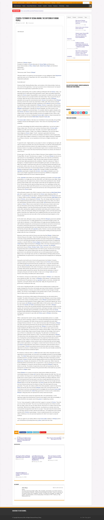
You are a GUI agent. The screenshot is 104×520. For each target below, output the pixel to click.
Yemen (41, 247)
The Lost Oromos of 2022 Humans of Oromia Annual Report (54, 457)
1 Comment (31, 23)
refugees (38, 242)
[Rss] (72, 3)
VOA (38, 169)
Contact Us (40, 2)
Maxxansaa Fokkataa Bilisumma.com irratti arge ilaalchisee (81, 22)
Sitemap (53, 2)
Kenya (29, 247)
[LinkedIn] (78, 3)
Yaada (67, 5)
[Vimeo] (81, 3)
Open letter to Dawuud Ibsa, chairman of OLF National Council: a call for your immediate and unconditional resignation (77, 53)
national (48, 103)
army (22, 361)
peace (21, 344)
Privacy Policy (47, 2)
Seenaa (50, 5)
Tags (86, 17)
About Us (28, 2)
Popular (74, 17)
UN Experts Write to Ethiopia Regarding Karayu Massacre (23, 456)
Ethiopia (33, 72)
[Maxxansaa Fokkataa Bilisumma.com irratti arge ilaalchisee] (71, 22)
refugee (25, 369)
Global (34, 65)
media (30, 169)
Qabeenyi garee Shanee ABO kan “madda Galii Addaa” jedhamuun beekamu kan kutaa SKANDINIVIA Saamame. (77, 36)
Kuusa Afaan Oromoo (31, 5)
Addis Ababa (36, 116)
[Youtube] (80, 3)
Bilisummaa (34, 2)
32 (85, 30)
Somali (56, 309)
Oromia (43, 100)
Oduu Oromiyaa (17, 5)
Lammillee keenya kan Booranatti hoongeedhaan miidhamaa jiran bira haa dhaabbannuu (38, 457)
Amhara (53, 91)
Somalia (34, 247)
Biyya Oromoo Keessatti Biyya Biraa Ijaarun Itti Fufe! (54, 438)
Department (58, 75)
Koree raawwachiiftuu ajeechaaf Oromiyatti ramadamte (32, 10)
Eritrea (40, 313)
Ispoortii (45, 5)
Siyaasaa (55, 5)
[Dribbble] (77, 3)
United (18, 243)
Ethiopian (54, 98)
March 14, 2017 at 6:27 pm (58, 487)
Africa (30, 65)
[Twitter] (75, 3)
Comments (80, 17)
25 (77, 48)
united (35, 352)
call (44, 202)
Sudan (38, 247)
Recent (69, 17)
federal (19, 361)
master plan (47, 116)
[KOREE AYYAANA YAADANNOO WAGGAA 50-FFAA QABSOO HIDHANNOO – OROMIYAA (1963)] (71, 44)
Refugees (38, 243)
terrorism (38, 171)
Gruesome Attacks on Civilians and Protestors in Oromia (22, 474)
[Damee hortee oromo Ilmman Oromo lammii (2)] (71, 29)
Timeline (58, 2)
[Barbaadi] (91, 3)
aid (34, 374)
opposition (19, 171)
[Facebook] (72, 112)
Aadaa (23, 5)
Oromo (31, 64)
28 (74, 40)
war (41, 245)
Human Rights (43, 64)
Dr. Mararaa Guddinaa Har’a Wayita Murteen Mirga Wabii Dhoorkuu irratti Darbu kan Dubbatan (24, 439)
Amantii (39, 5)
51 (85, 24)
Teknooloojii (61, 5)
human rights (41, 115)
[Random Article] (90, 6)
